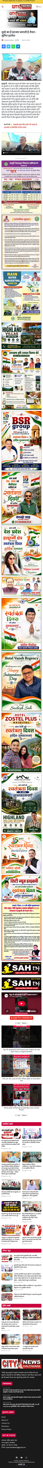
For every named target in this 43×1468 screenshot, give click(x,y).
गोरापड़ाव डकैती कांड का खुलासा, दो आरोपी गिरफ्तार (11, 1193)
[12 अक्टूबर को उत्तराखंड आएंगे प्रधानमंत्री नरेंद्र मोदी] (32, 1339)
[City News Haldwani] (22, 6)
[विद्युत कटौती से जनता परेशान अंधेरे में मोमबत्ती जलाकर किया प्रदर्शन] (11, 1339)
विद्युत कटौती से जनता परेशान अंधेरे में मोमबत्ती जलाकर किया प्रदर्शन (10, 1347)
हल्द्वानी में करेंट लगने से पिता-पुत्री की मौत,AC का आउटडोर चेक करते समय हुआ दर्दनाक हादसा (31, 1239)
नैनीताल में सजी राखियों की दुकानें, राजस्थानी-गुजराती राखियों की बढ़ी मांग (28, 1295)
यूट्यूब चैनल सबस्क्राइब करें (22, 1018)
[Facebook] (4, 46)
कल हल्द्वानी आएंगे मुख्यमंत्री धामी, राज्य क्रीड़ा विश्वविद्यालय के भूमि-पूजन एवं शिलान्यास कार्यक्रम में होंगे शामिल (11, 1143)
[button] (24, 1023)
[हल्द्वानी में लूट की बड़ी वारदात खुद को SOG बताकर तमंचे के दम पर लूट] (11, 1206)
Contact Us (6, 1423)
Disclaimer (5, 1426)
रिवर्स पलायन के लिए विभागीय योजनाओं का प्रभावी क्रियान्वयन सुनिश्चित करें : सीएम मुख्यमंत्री (30, 1194)
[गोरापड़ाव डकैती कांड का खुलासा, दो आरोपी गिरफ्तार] (11, 1184)
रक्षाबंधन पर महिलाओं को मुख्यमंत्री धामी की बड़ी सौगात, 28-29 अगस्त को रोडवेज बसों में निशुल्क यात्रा (11, 1239)
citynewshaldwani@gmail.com (16, 1447)
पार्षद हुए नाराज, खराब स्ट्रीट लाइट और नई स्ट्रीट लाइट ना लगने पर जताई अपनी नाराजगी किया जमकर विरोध (10, 1325)
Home (4, 1417)
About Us (5, 1420)
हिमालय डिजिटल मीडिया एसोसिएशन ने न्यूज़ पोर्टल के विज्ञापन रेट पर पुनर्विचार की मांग (31, 1166)
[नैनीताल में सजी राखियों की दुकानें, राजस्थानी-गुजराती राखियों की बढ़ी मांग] (7, 1297)
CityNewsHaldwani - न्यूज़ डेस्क (11, 40)
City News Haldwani (23, 1461)
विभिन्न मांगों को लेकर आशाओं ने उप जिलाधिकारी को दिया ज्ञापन (32, 1323)
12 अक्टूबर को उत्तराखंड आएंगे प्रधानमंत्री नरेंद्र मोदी (30, 1347)
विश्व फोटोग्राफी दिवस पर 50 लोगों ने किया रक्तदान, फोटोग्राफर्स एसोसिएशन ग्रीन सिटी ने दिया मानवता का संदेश (31, 1217)
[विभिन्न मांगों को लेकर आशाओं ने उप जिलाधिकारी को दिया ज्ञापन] (32, 1315)
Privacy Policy (6, 1429)
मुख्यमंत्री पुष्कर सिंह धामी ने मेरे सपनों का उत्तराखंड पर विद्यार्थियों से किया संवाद (31, 1142)
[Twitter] (8, 46)
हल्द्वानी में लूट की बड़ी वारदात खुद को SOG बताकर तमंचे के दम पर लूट (11, 1215)
